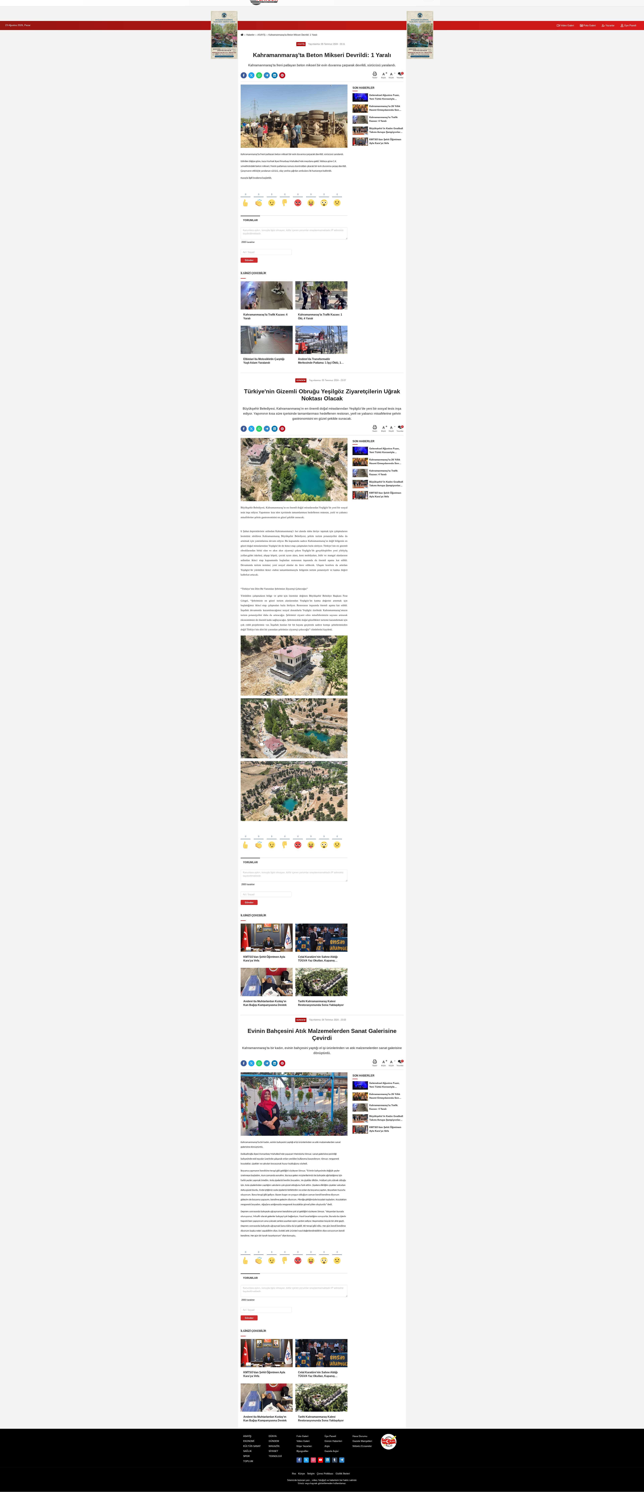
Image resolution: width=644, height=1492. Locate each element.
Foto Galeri (589, 25)
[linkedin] (275, 75)
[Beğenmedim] (285, 197)
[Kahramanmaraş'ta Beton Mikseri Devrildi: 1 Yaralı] (294, 116)
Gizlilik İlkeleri (343, 1473)
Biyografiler (302, 1451)
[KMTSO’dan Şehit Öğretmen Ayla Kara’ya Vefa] (267, 938)
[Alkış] (258, 197)
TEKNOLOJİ (275, 1456)
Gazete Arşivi (331, 1451)
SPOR (246, 1456)
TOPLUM (248, 1461)
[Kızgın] (298, 197)
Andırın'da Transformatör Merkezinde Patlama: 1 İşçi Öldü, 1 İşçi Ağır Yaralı (319, 361)
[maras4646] (341, 1459)
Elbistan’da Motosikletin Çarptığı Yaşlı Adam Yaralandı (263, 361)
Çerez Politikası (325, 1473)
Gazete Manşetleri (362, 1441)
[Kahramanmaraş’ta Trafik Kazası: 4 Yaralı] (267, 295)
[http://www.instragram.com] (313, 1459)
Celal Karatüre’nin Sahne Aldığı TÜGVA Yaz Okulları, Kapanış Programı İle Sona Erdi (318, 959)
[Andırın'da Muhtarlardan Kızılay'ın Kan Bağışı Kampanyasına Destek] (267, 982)
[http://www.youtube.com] (320, 1459)
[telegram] (267, 75)
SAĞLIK (247, 1451)
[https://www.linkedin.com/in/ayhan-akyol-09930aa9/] (327, 1459)
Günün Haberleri (333, 1441)
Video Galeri (567, 25)
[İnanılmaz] (324, 197)
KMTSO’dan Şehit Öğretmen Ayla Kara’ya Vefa (264, 958)
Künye (301, 1473)
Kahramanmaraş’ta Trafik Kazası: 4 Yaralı (265, 316)
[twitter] (251, 75)
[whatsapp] (259, 75)
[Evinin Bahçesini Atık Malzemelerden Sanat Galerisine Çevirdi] (294, 1104)
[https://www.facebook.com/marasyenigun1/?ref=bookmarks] (299, 1459)
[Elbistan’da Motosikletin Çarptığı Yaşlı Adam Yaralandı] (267, 340)
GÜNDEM (274, 1441)
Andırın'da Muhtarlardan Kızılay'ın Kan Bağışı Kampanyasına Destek (265, 1003)
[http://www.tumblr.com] (334, 1459)
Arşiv (327, 1446)
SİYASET (273, 1451)
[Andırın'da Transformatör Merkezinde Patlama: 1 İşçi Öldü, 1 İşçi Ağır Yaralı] (321, 340)
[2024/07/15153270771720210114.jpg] (294, 728)
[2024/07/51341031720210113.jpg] (294, 665)
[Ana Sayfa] (242, 35)
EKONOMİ (248, 1441)
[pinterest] (282, 75)
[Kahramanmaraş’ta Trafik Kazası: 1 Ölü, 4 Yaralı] (321, 295)
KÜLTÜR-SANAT (252, 1446)
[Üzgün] (337, 197)
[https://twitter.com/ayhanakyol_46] (306, 1459)
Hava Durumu (360, 1436)
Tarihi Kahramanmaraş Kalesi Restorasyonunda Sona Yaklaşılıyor (321, 1003)
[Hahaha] (311, 197)
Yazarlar (609, 25)
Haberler (250, 35)
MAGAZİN (274, 1446)
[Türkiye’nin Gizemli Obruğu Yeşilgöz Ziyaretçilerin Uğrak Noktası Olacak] (294, 469)
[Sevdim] (272, 197)
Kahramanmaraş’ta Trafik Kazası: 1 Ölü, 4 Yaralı (320, 316)
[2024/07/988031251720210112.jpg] (294, 791)
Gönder (249, 260)
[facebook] (244, 75)
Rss (294, 1473)
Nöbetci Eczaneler (362, 1446)
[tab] (250, 220)
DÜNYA (273, 1436)
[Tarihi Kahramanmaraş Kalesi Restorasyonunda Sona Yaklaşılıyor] (321, 982)
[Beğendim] (245, 197)
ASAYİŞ (261, 35)
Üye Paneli (630, 25)
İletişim (311, 1473)
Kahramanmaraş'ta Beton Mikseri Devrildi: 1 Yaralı (293, 35)
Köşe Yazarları (304, 1446)
